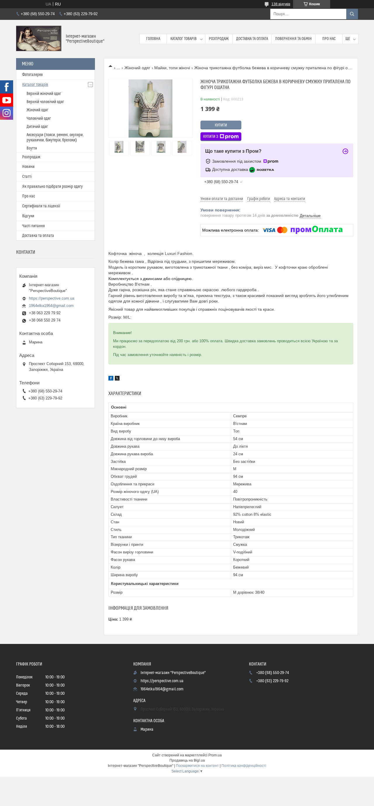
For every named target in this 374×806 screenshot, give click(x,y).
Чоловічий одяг (39, 118)
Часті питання (33, 226)
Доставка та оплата (252, 39)
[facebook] (110, 379)
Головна (153, 39)
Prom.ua (215, 755)
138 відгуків (280, 4)
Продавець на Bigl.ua (187, 760)
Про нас (329, 39)
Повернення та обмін (293, 39)
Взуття (32, 148)
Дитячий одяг (37, 126)
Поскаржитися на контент (197, 766)
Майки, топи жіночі (172, 67)
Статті (27, 176)
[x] (117, 379)
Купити (221, 125)
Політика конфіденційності (243, 766)
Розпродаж (219, 39)
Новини (28, 166)
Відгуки (28, 216)
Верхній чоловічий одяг (45, 102)
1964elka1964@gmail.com (51, 305)
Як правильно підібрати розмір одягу (52, 186)
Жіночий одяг (137, 67)
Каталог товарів (183, 39)
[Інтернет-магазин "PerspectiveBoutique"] (38, 39)
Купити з (210, 136)
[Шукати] (352, 14)
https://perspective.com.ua (51, 298)
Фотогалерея (32, 74)
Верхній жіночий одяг (44, 93)
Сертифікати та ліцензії (41, 206)
